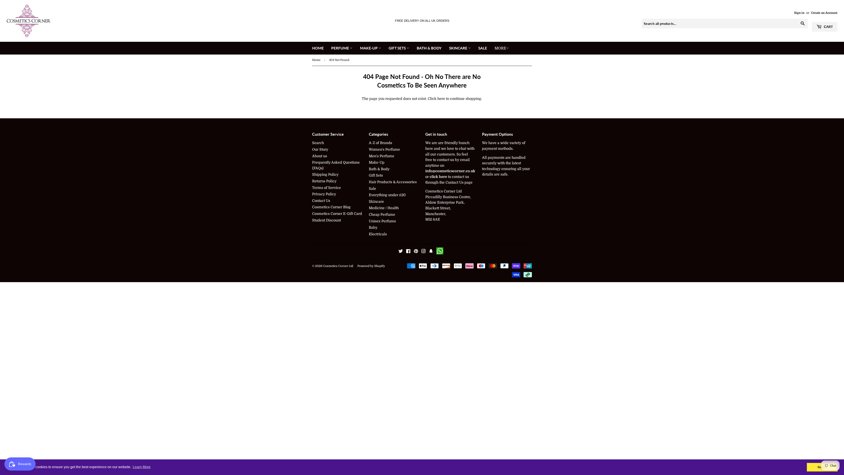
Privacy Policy (324, 194)
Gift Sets (398, 48)
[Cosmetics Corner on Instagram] (423, 252)
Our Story (320, 150)
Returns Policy (324, 181)
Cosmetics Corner (335, 266)
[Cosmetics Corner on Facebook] (408, 252)
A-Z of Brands (380, 143)
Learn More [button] (142, 467)
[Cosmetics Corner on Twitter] (400, 252)
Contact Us (321, 201)
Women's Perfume (384, 150)
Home (318, 48)
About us (319, 156)
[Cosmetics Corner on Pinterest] (416, 252)
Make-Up (369, 48)
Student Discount (326, 220)
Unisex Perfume (382, 221)
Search (318, 143)
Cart (828, 26)
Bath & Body (429, 48)
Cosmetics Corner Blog (331, 207)
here (441, 99)
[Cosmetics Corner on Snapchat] (431, 252)
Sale (482, 48)
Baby (373, 228)
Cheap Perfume (382, 215)
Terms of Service (326, 188)
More (500, 48)
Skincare (458, 48)
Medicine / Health (384, 208)
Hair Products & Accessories (393, 182)
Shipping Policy (325, 175)
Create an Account (824, 13)
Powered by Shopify (371, 266)
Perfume (340, 48)
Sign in (799, 13)
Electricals (378, 234)
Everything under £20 (387, 195)
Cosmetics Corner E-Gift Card (337, 214)
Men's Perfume (381, 156)
